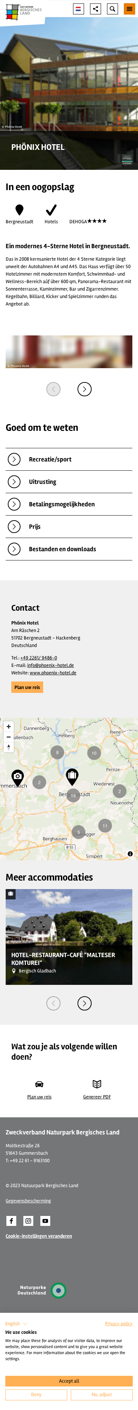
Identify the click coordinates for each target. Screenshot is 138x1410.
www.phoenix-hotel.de (53, 673)
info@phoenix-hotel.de (50, 665)
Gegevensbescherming (28, 1201)
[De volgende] (84, 389)
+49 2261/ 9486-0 (39, 658)
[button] (27, 687)
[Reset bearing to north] (9, 747)
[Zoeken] (112, 9)
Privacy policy (119, 1324)
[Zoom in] (9, 726)
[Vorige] (53, 389)
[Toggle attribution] (130, 854)
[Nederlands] (78, 9)
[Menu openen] (129, 9)
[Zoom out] (9, 737)
